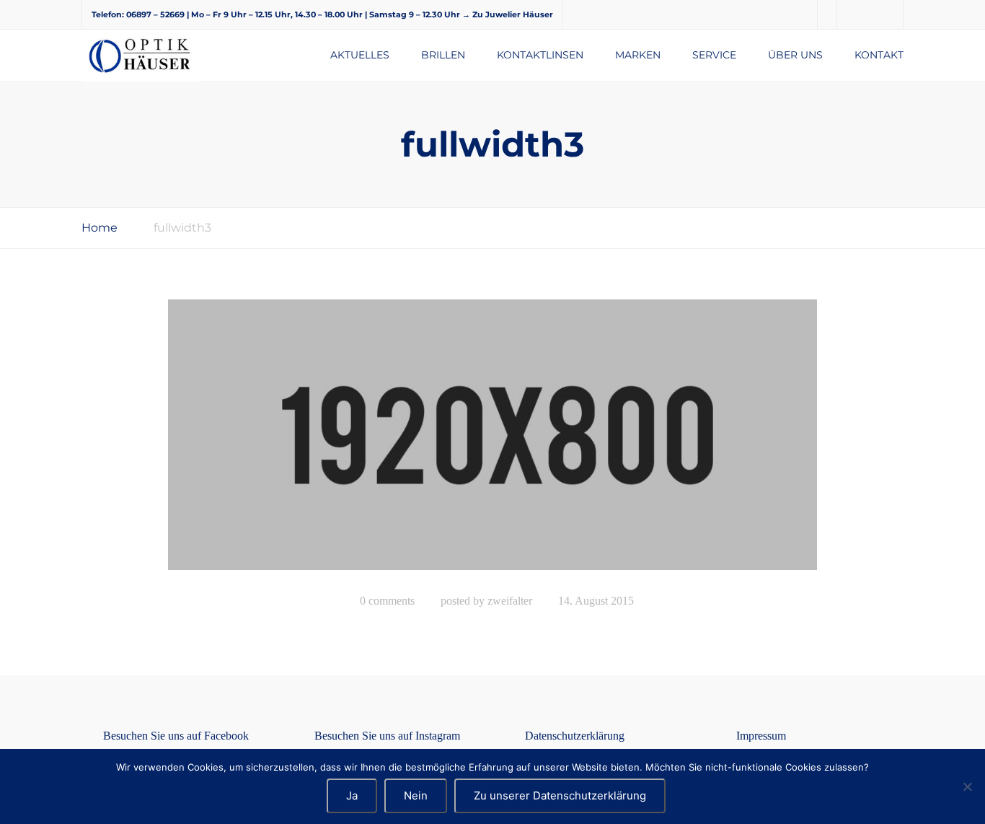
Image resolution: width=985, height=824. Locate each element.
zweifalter (509, 601)
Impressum (761, 735)
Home (99, 228)
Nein (416, 795)
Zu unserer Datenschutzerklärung (560, 795)
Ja (352, 795)
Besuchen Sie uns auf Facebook (176, 735)
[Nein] (967, 786)
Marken (638, 54)
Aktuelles (359, 54)
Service (714, 54)
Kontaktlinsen (540, 54)
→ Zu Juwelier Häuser (507, 14)
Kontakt (879, 54)
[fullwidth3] (492, 440)
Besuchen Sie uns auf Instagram (387, 735)
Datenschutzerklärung (574, 735)
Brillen (443, 54)
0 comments (387, 601)
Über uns (795, 54)
